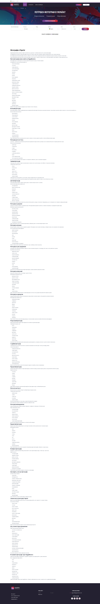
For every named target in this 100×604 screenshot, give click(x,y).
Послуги (15, 8)
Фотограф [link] (22, 8)
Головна (11, 8)
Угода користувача (14, 597)
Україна (18, 8)
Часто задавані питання (15, 595)
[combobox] (29, 29)
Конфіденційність (14, 599)
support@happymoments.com (77, 592)
